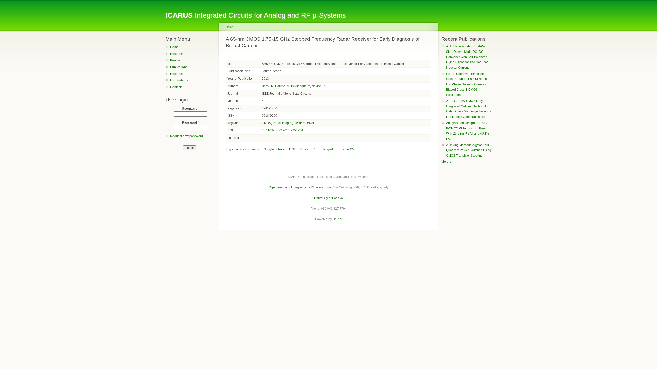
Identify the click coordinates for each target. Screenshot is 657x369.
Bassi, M (268, 86)
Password (190, 122)
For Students (179, 80)
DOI (292, 149)
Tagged (327, 149)
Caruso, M (282, 86)
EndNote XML (346, 149)
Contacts (176, 87)
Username (190, 108)
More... (446, 161)
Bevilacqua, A (300, 86)
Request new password (186, 136)
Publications (178, 67)
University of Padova (328, 198)
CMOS (266, 123)
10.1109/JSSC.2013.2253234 (282, 130)
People (175, 60)
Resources (177, 74)
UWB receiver (304, 123)
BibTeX (303, 149)
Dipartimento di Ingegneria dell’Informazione (300, 187)
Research (177, 54)
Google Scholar (274, 149)
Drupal (337, 219)
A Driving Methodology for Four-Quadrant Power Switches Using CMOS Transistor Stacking (468, 150)
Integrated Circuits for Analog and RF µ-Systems (256, 15)
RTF (315, 149)
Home (174, 47)
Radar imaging (283, 123)
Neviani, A (319, 86)
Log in (230, 149)
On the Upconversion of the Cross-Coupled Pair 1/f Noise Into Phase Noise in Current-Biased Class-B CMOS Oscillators (466, 84)
